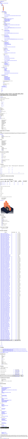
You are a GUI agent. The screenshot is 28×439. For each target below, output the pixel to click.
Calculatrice (3, 425)
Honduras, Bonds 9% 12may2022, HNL (4, 292)
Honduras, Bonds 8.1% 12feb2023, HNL (4, 279)
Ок (0, 437)
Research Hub (5, 63)
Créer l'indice (3, 412)
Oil (4, 54)
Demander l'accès (5, 85)
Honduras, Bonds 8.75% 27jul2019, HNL (5, 321)
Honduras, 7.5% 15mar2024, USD (4, 329)
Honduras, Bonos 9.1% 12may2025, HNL (5, 278)
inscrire (5, 438)
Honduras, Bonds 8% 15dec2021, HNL (4, 296)
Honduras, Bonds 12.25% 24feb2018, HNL (5, 340)
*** (0, 110)
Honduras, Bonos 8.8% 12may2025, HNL (5, 274)
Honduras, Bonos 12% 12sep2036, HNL (4, 243)
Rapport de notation (17, 371)
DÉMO (4, 82)
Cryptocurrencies (6, 42)
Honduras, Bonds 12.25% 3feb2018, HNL (5, 337)
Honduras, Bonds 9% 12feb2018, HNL (4, 302)
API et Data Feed (3, 408)
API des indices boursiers (7, 79)
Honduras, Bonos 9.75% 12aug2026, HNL (5, 282)
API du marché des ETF (7, 78)
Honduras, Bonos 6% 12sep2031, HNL (4, 251)
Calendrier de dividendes (7, 30)
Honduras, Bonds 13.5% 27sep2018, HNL (5, 324)
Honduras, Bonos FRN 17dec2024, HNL (4, 311)
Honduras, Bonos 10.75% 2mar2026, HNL (5, 298)
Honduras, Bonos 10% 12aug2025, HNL (4, 286)
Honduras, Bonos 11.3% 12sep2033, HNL (5, 247)
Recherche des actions (4, 395)
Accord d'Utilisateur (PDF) (4, 433)
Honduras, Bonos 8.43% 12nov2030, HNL (5, 269)
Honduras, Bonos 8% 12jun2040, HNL (4, 241)
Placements (3, 399)
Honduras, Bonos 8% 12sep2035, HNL (4, 238)
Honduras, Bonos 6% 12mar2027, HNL (4, 250)
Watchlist (5, 12)
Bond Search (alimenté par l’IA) (7, 19)
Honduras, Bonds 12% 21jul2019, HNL (4, 315)
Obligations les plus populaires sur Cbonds (6, 392)
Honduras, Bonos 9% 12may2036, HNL (4, 265)
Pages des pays (6, 48)
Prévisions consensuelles (7, 50)
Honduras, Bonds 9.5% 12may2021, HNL (5, 300)
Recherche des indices (4, 411)
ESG (4, 22)
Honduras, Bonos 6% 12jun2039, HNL (4, 252)
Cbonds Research (3, 419)
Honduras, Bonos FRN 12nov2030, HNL (5, 266)
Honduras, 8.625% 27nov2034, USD (4, 240)
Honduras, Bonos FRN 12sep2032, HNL (4, 242)
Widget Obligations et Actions (5, 405)
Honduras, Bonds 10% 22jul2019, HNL (4, 314)
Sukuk (2, 391)
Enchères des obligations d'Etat (5, 400)
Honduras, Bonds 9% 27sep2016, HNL (4, 323)
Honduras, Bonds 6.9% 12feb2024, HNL (4, 270)
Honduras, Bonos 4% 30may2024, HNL (4, 316)
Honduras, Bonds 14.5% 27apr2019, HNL (5, 333)
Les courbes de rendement (7, 23)
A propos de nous (3, 86)
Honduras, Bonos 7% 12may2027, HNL (4, 261)
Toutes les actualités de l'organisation (4, 352)
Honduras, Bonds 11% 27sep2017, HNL (4, 335)
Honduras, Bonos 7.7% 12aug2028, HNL (5, 263)
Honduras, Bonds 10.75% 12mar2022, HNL (5, 305)
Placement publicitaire (4, 432)
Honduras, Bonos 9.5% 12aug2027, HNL (5, 275)
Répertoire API (6, 76)
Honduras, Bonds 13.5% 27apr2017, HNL (5, 332)
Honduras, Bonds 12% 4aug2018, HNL (4, 319)
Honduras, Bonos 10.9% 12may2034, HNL (5, 284)
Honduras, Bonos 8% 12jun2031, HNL (4, 236)
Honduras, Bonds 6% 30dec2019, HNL (4, 306)
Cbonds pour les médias (7, 64)
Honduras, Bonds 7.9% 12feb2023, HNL (4, 273)
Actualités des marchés (4, 418)
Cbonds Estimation (4, 389)
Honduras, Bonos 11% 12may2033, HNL (4, 288)
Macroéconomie (6, 49)
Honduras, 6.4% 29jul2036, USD (4, 233)
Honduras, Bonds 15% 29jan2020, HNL (4, 330)
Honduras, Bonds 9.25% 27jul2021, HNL (5, 320)
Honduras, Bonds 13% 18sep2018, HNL (4, 325)
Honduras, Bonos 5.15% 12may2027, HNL (5, 268)
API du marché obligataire (7, 77)
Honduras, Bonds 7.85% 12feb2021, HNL (5, 289)
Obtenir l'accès (1, 200)
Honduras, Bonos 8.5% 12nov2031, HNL (5, 260)
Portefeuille (5, 13)
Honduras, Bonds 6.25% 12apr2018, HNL (5, 328)
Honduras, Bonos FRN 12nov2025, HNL (5, 301)
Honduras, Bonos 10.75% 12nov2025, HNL (5, 297)
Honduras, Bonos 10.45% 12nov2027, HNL (5, 287)
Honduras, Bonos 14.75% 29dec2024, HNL (5, 307)
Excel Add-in (5, 68)
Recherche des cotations (4, 388)
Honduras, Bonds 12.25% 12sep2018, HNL (5, 338)
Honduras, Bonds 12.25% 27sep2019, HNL (5, 334)
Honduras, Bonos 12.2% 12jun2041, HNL (5, 237)
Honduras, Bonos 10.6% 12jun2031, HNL (5, 246)
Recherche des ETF (6, 35)
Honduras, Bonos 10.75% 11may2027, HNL (5, 291)
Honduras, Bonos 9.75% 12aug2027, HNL (5, 277)
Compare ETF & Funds (6, 36)
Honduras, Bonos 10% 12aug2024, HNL (4, 293)
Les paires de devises (6, 43)
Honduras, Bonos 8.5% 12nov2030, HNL (5, 264)
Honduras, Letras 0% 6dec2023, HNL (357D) (5, 256)
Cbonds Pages (5, 25)
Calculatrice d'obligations (7, 70)
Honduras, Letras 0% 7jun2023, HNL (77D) (5, 255)
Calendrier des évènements (7, 20)
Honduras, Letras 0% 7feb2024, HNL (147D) (5, 254)
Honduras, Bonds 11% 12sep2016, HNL (4, 339)
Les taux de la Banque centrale (7, 44)
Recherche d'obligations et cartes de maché (9, 18)
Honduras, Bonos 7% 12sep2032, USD (4, 245)
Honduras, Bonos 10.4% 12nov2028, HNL (5, 283)
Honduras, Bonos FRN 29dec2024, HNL (4, 309)
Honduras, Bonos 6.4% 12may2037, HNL (5, 259)
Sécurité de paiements (4, 423)
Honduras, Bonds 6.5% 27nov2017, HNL (5, 312)
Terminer (1, 3)
